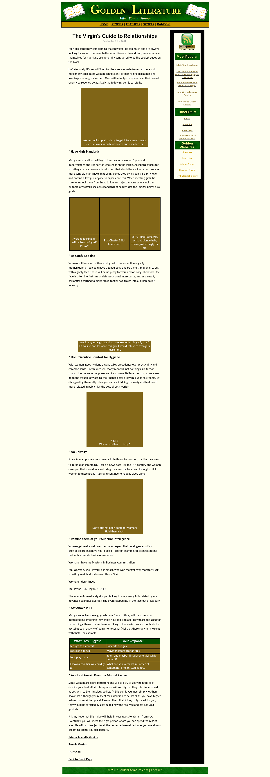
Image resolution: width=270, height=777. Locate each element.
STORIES (117, 24)
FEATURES (133, 24)
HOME (104, 24)
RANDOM (163, 24)
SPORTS (148, 24)
